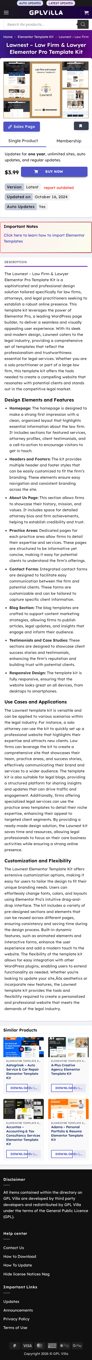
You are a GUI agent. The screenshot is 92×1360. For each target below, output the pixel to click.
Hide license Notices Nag (26, 1274)
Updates (11, 1301)
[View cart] (86, 13)
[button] (6, 12)
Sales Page (24, 126)
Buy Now (54, 171)
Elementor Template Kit (35, 37)
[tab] (23, 140)
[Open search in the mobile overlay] (46, 24)
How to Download (19, 1256)
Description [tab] (15, 262)
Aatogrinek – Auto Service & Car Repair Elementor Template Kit (22, 1071)
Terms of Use (15, 1327)
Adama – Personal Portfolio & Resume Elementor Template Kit (67, 1133)
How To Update (17, 1265)
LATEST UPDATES (61, 3)
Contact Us (13, 1247)
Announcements (18, 1310)
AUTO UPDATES (30, 3)
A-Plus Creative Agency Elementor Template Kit (65, 1069)
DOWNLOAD (19, 1088)
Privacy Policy (16, 1318)
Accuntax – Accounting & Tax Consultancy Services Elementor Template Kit (23, 1135)
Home (8, 37)
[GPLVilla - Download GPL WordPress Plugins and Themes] (46, 12)
